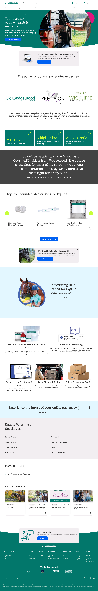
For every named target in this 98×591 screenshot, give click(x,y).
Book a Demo (84, 408)
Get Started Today (44, 62)
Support (77, 3)
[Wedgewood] (12, 3)
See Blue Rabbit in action (57, 301)
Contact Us (42, 538)
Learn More (41, 412)
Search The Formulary (45, 258)
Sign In (88, 3)
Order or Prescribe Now (13, 39)
